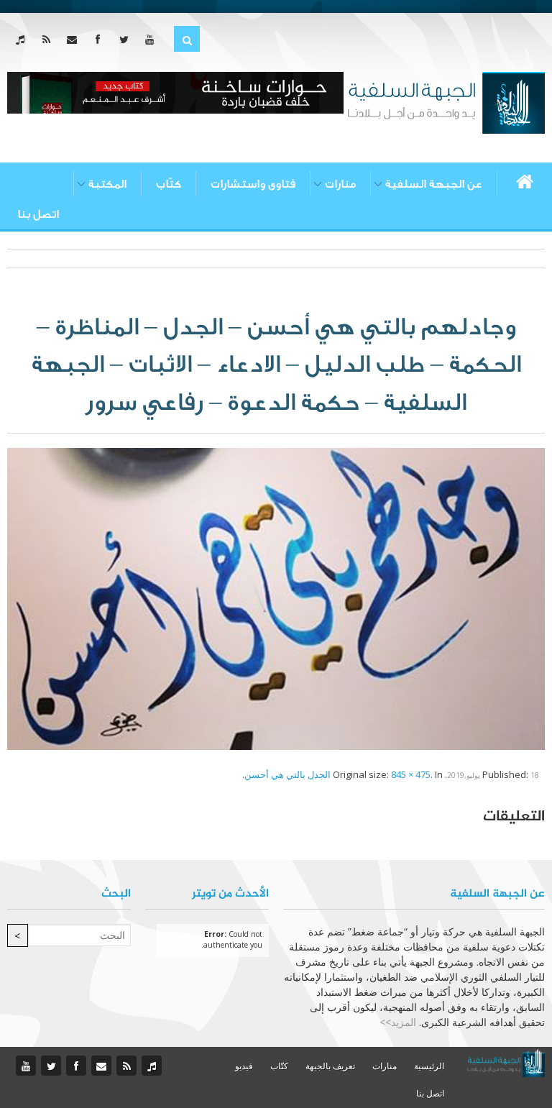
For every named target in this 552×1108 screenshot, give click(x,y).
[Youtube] (152, 39)
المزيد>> (398, 1022)
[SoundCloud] (23, 39)
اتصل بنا (38, 214)
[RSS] (49, 39)
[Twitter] (127, 39)
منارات (340, 184)
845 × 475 (411, 774)
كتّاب (168, 184)
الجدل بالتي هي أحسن (287, 774)
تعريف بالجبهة (330, 1066)
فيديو (244, 1066)
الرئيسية (429, 1066)
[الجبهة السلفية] (446, 101)
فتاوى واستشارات (253, 184)
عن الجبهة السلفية (433, 184)
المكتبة (107, 184)
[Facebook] (101, 39)
